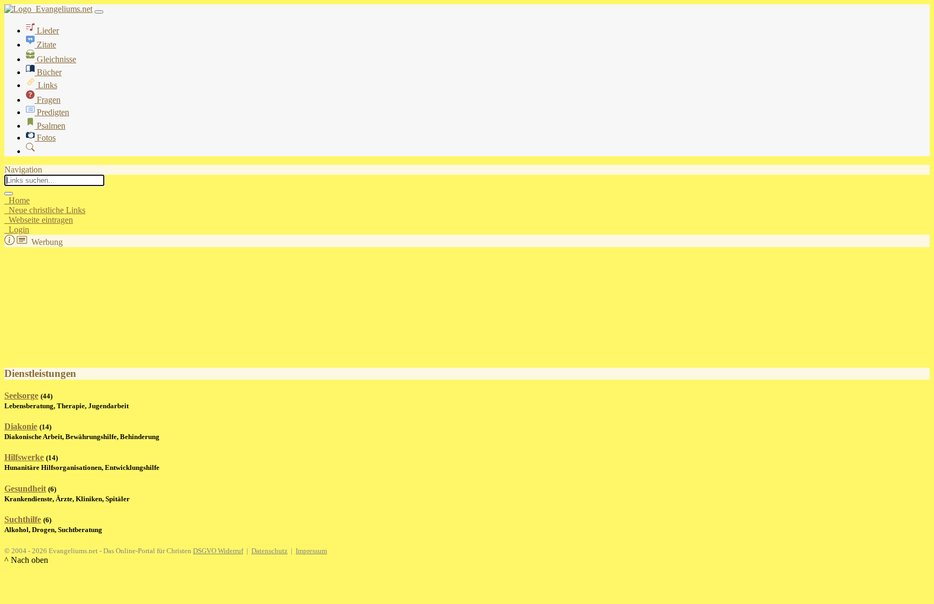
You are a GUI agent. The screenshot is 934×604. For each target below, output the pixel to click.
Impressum (311, 551)
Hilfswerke (24, 457)
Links (46, 85)
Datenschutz (269, 551)
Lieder (47, 30)
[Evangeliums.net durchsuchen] (30, 151)
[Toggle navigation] (99, 12)
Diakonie (20, 426)
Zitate (45, 44)
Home (17, 200)
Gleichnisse (55, 59)
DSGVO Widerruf (218, 551)
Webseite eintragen (38, 219)
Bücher (48, 72)
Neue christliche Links (44, 210)
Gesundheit (25, 488)
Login (16, 229)
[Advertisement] (58, 301)
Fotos (45, 137)
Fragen (48, 99)
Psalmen (50, 125)
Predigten (52, 112)
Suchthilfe (22, 519)
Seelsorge (21, 395)
